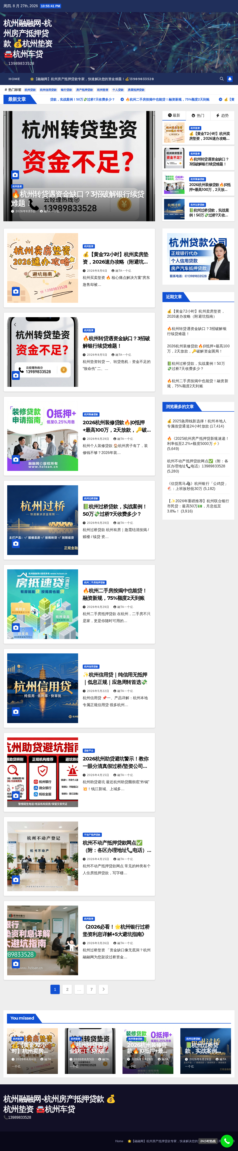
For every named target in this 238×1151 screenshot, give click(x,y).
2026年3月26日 (98, 943)
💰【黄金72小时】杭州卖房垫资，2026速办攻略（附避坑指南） (209, 138)
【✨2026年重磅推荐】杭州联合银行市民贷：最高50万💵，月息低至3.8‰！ (198, 506)
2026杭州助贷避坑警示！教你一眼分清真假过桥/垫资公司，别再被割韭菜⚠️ (116, 766)
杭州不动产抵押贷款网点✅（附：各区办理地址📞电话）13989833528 (115, 850)
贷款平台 (88, 750)
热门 (200, 115)
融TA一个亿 (54, 211)
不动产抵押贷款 (92, 834)
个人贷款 (118, 89)
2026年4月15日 (98, 775)
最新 (176, 115)
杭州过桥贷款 (198, 204)
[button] (222, 79)
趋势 (224, 115)
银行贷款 (66, 89)
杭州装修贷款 (19, 186)
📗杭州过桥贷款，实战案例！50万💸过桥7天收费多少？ (209, 215)
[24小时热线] (227, 1141)
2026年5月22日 (98, 691)
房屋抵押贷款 (136, 89)
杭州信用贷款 (48, 89)
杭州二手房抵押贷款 (94, 582)
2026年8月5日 (97, 354)
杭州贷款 (30, 89)
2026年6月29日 (27, 211)
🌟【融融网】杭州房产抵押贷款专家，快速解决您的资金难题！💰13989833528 (92, 79)
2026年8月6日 (97, 270)
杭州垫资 (102, 89)
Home (14, 79)
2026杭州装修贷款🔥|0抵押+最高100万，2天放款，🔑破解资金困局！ (77, 198)
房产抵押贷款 (84, 89)
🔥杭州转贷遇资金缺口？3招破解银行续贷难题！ (209, 161)
